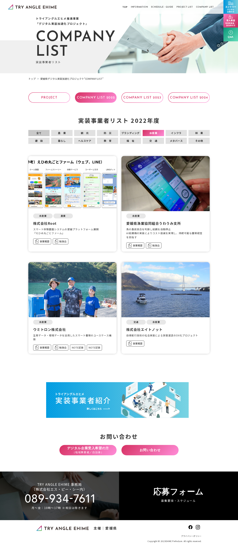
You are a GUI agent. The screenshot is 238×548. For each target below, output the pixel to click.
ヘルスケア (84, 140)
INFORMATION (139, 7)
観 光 (85, 133)
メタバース (176, 140)
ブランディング (130, 133)
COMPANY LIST (205, 7)
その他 (199, 140)
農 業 (62, 133)
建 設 (39, 140)
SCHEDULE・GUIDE (162, 7)
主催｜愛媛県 (105, 528)
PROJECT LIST (184, 7)
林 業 (199, 133)
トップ (32, 78)
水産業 (153, 133)
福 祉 (131, 140)
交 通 (153, 140)
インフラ (176, 133)
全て (39, 133)
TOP (124, 6)
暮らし (62, 140)
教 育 (108, 140)
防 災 (108, 133)
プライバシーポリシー (191, 536)
